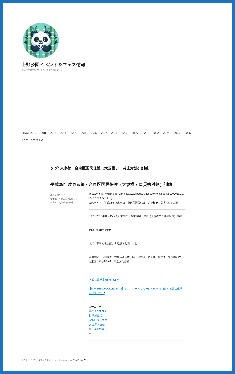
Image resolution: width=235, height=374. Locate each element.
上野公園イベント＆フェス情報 (53, 64)
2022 (156, 132)
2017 (104, 132)
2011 (43, 132)
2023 (166, 132)
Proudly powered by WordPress (68, 360)
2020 (135, 132)
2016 (94, 132)
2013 (63, 132)
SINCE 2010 (29, 132)
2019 (124, 132)
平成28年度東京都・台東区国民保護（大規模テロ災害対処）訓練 (111, 184)
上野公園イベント (58, 194)
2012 (53, 132)
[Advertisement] (118, 104)
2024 (177, 132)
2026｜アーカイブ (32, 139)
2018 (114, 132)
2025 (188, 132)
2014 (73, 132)
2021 (145, 132)
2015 (83, 132)
